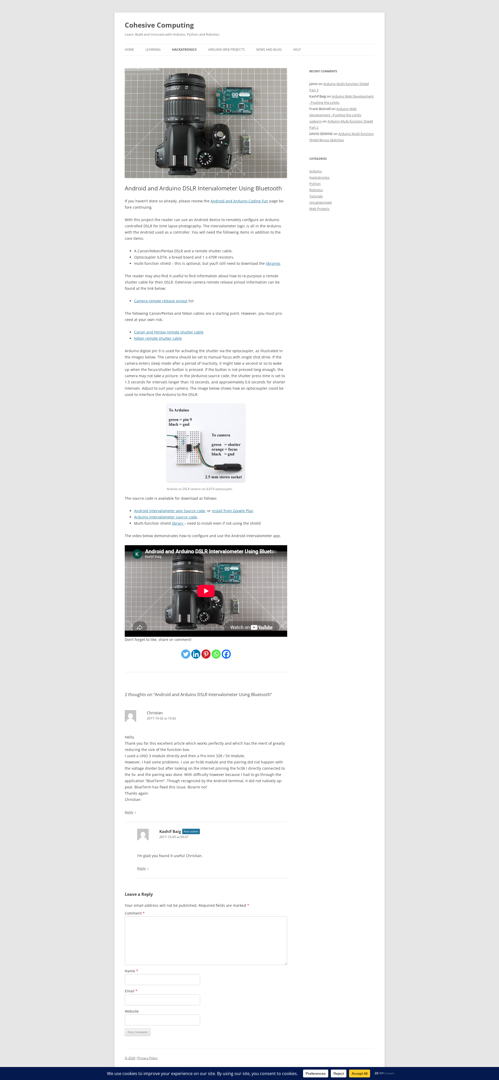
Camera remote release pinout (160, 300)
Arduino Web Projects (226, 49)
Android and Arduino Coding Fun (239, 200)
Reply (129, 812)
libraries (273, 263)
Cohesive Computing (159, 25)
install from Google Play (232, 510)
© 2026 (130, 1058)
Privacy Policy (147, 1058)
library (178, 523)
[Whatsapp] (216, 654)
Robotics (316, 190)
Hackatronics (184, 49)
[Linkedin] (195, 654)
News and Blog (269, 49)
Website (132, 1011)
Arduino (315, 171)
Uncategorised (320, 202)
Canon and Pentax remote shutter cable (168, 332)
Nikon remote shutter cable (158, 338)
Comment (135, 913)
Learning (153, 49)
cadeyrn (315, 121)
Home (129, 49)
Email (131, 990)
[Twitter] (185, 654)
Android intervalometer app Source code (169, 510)
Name (131, 970)
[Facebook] (226, 654)
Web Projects (319, 208)
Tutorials (316, 196)
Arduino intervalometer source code (165, 517)
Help (297, 49)
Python (315, 183)
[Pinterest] (206, 654)
